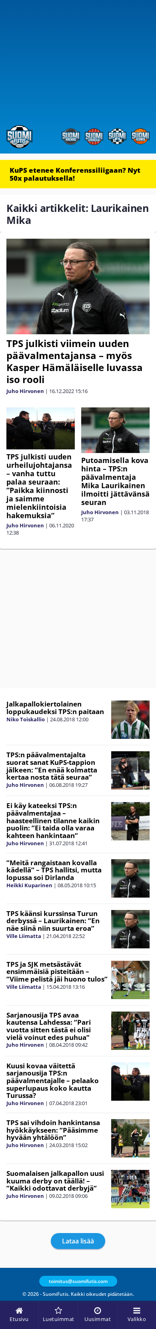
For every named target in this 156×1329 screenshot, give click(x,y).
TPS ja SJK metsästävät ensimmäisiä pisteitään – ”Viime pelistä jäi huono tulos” (57, 972)
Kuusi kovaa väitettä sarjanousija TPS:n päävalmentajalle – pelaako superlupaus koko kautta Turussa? (52, 1080)
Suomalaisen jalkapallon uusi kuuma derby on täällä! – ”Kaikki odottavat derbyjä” (55, 1181)
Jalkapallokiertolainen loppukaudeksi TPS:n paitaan (55, 707)
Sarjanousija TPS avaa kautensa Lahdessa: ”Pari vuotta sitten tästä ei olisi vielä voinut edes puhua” (48, 1026)
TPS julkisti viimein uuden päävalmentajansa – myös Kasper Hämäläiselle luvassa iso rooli (74, 361)
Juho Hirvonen (25, 391)
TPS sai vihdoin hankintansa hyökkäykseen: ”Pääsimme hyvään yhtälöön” (53, 1130)
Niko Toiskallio (25, 719)
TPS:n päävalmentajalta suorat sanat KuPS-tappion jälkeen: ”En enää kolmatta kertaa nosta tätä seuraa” (51, 766)
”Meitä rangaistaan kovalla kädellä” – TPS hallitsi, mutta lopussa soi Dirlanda (54, 870)
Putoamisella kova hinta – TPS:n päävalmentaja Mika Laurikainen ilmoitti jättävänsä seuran (115, 481)
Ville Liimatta (23, 936)
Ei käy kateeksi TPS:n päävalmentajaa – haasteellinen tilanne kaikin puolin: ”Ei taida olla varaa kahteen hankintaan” (53, 820)
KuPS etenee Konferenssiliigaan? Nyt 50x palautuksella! (75, 174)
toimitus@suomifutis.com (78, 1281)
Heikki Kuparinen (29, 885)
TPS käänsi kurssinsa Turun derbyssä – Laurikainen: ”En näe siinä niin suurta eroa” (53, 921)
